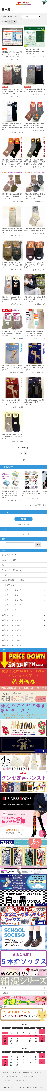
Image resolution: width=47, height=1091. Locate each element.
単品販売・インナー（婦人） (12, 635)
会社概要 (5, 1072)
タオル (4, 565)
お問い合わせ (20, 1080)
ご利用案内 (16, 1072)
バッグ (4, 575)
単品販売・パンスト (9, 615)
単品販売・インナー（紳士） (12, 640)
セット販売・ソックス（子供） (13, 600)
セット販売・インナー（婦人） (13, 605)
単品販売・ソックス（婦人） (12, 620)
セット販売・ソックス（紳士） (13, 595)
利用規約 (29, 1076)
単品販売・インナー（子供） (12, 645)
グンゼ (4, 988)
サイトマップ (6, 1080)
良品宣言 (5, 993)
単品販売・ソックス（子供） (12, 630)
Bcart (41, 1087)
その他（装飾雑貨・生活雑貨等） (14, 580)
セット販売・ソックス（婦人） (13, 590)
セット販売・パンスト (10, 585)
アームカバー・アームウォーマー (14, 570)
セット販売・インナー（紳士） (13, 610)
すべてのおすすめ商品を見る (35, 505)
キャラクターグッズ (9, 555)
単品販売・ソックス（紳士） (12, 625)
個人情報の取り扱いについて (12, 1076)
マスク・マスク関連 (9, 560)
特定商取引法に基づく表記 (33, 1072)
